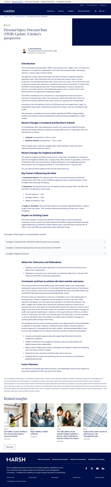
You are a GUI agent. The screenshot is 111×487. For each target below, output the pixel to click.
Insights (71, 11)
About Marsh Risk (84, 11)
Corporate (7, 1)
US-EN (102, 11)
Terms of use (10, 477)
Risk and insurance (17, 1)
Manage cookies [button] (99, 477)
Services (61, 11)
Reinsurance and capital (32, 1)
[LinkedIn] (103, 468)
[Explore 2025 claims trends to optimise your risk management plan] (95, 415)
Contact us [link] (103, 5)
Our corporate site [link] (92, 5)
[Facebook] (86, 468)
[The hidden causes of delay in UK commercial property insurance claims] (16, 415)
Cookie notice (76, 477)
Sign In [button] (82, 5)
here (67, 169)
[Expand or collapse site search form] (95, 11)
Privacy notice (33, 477)
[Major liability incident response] (42, 415)
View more (9, 447)
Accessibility (54, 477)
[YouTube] (97, 468)
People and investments (48, 1)
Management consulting (64, 1)
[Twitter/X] (92, 468)
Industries (50, 11)
